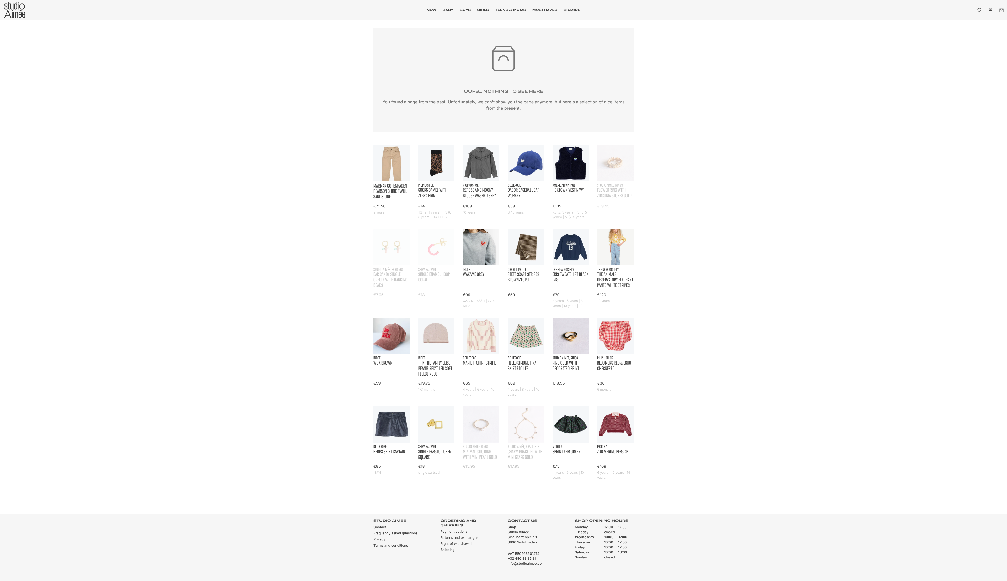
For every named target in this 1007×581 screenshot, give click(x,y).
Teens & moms (510, 10)
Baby (448, 10)
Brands (572, 10)
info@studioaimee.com (526, 564)
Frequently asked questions (395, 533)
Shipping (448, 550)
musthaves (544, 10)
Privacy (379, 539)
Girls (483, 10)
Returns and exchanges (459, 538)
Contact (379, 527)
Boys (465, 10)
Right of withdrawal (456, 544)
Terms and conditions (390, 546)
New (431, 10)
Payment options (454, 532)
